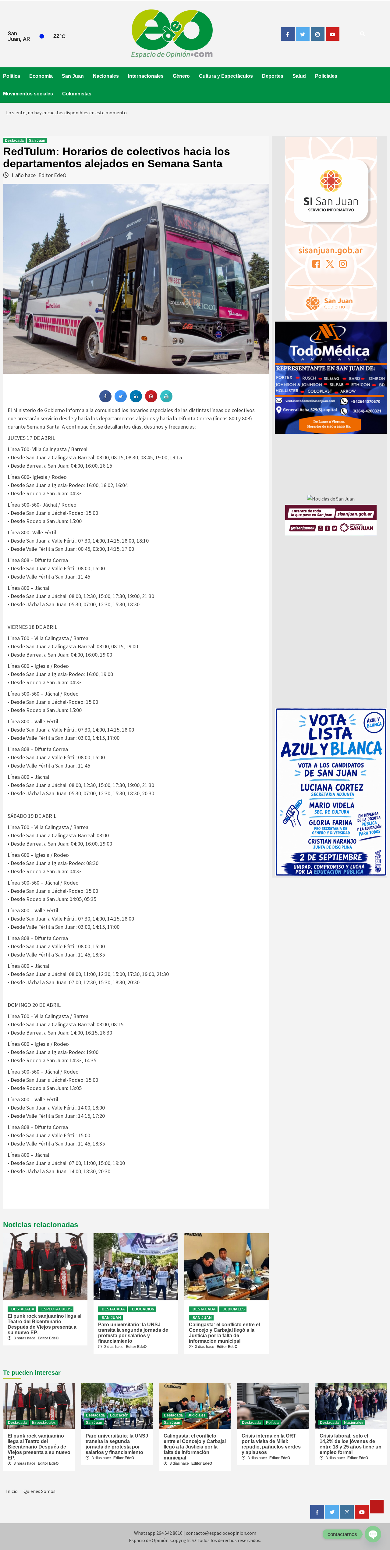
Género (181, 76)
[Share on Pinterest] (151, 400)
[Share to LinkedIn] (136, 400)
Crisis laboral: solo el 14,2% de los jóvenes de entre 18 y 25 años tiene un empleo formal (350, 1444)
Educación (143, 1309)
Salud (299, 76)
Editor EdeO (52, 175)
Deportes (272, 76)
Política (11, 76)
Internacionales (146, 76)
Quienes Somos (39, 1491)
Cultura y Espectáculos (226, 76)
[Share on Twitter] (121, 400)
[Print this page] (166, 400)
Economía (41, 76)
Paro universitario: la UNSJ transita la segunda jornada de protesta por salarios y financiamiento (133, 1333)
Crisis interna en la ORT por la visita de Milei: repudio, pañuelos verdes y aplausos (271, 1444)
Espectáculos (56, 1309)
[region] (331, 378)
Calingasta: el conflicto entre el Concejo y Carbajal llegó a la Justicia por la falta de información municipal (224, 1333)
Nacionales (106, 76)
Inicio (12, 1491)
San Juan (73, 76)
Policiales (326, 76)
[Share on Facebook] (105, 400)
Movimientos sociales (28, 93)
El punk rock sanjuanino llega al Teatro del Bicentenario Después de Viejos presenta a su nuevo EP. (44, 1324)
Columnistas (76, 93)
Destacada (14, 140)
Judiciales (234, 1309)
